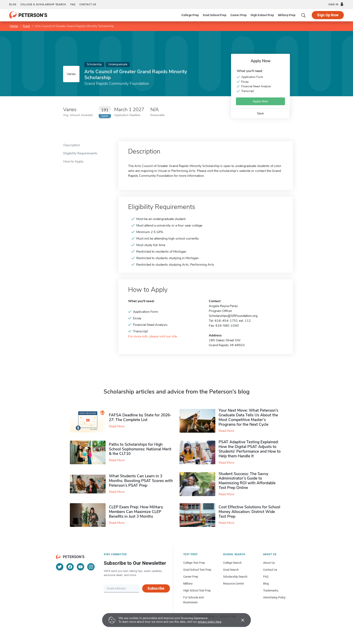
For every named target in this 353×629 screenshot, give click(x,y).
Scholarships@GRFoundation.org (233, 316)
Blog (12, 4)
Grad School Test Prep (197, 569)
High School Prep (262, 15)
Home (14, 26)
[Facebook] (70, 566)
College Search (232, 562)
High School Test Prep (197, 590)
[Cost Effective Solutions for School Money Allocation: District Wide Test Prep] (199, 515)
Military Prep (286, 15)
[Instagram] (91, 566)
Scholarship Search (235, 576)
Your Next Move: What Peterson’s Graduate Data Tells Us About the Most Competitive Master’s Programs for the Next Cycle (248, 417)
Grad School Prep (214, 15)
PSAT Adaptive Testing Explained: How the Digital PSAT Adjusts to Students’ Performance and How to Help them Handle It (250, 449)
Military (188, 583)
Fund (26, 26)
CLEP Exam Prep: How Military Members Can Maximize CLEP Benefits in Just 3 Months (136, 511)
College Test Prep (194, 562)
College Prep (190, 15)
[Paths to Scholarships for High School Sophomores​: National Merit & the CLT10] (89, 452)
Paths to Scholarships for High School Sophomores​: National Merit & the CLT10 (140, 449)
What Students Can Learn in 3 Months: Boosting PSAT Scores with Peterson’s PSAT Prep (141, 480)
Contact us (87, 4)
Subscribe (155, 588)
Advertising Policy (274, 597)
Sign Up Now (327, 15)
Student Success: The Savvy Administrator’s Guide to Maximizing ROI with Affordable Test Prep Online (247, 480)
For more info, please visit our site (152, 336)
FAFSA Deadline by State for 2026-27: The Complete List (140, 417)
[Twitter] (59, 566)
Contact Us (270, 569)
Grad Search (231, 569)
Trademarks (270, 590)
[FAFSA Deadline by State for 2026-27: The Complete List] (89, 420)
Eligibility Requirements (80, 153)
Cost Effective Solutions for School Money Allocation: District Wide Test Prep (249, 511)
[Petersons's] (28, 15)
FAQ (72, 4)
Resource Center (233, 583)
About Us (269, 562)
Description (71, 145)
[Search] (303, 15)
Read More (116, 426)
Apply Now (260, 101)
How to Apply (73, 161)
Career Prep (238, 15)
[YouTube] (80, 566)
